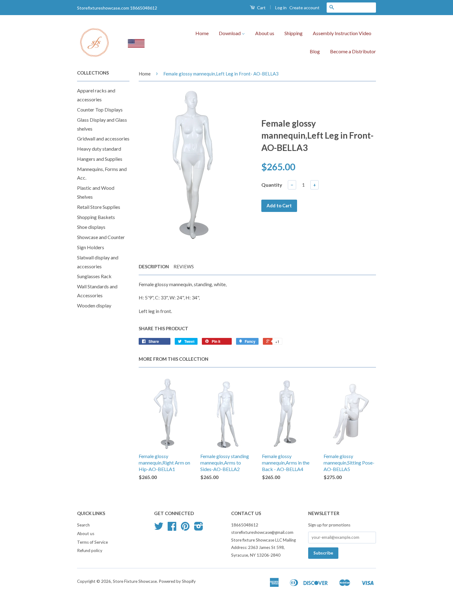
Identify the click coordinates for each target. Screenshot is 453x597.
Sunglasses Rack (94, 276)
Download (230, 33)
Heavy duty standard (99, 149)
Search (83, 524)
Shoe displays (91, 227)
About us (264, 33)
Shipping (293, 33)
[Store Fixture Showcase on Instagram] (198, 528)
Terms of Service (92, 542)
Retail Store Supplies (98, 207)
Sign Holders (90, 247)
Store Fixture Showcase (135, 581)
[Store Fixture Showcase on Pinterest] (185, 528)
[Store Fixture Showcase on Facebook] (172, 528)
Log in (281, 7)
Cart (261, 7)
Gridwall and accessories (103, 138)
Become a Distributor (353, 51)
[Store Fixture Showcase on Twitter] (158, 528)
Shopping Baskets (96, 217)
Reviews (183, 266)
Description (154, 266)
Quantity (271, 185)
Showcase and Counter (101, 237)
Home (202, 33)
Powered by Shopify (177, 581)
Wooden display (94, 305)
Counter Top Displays (100, 109)
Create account (304, 7)
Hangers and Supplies (99, 159)
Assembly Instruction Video (342, 33)
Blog (315, 51)
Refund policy (89, 550)
